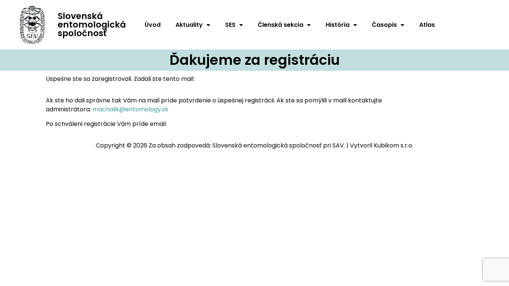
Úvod (153, 24)
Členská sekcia (280, 24)
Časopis (384, 24)
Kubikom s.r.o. (393, 145)
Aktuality (189, 24)
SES (230, 24)
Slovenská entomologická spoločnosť (92, 24)
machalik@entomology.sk (130, 109)
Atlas (427, 24)
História (338, 24)
